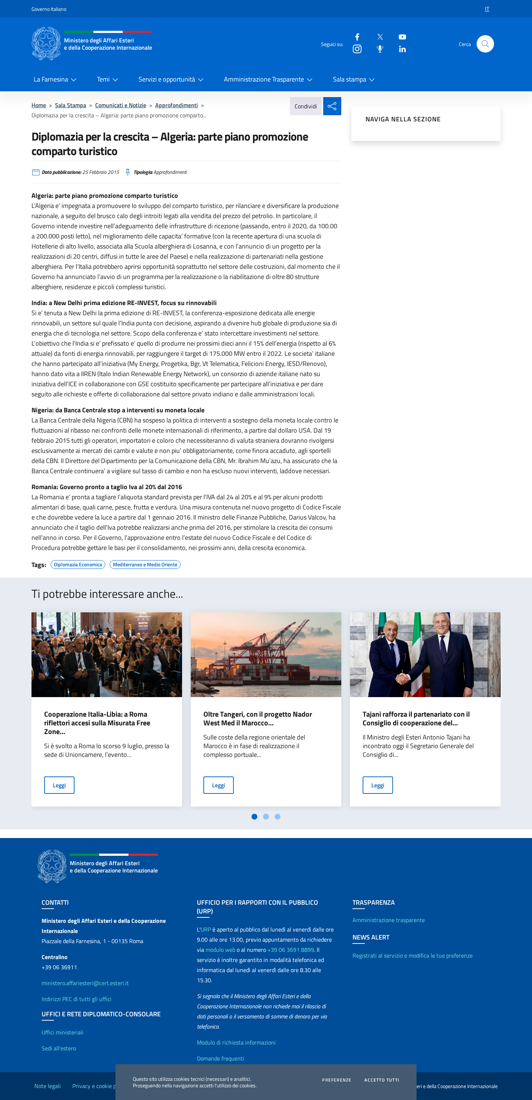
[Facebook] (354, 36)
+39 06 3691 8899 (290, 949)
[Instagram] (354, 48)
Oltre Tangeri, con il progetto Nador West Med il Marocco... (257, 718)
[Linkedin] (399, 48)
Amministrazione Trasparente (264, 79)
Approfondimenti (176, 105)
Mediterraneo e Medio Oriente (145, 563)
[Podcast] (377, 48)
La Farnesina (51, 79)
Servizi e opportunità (167, 79)
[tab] (254, 817)
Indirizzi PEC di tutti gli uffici (76, 999)
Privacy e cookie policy (99, 1086)
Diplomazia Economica (78, 563)
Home (38, 105)
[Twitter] (377, 36)
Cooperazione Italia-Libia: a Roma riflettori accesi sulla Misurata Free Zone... (97, 723)
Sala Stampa (70, 105)
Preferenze (336, 1080)
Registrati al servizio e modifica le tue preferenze (412, 955)
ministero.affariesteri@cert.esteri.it (85, 983)
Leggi (59, 785)
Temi (103, 79)
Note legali (47, 1086)
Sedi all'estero (59, 1048)
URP (205, 929)
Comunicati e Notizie (120, 105)
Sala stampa (349, 79)
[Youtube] (399, 36)
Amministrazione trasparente (388, 920)
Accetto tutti (381, 1080)
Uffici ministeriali (63, 1032)
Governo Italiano (48, 9)
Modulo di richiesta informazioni (236, 1042)
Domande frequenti (220, 1058)
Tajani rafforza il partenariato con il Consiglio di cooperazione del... (416, 718)
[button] (485, 44)
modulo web (220, 949)
